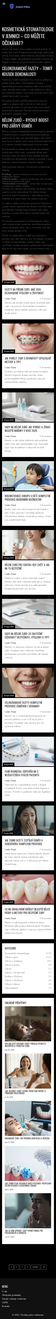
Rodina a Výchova (13, 976)
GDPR (5, 1303)
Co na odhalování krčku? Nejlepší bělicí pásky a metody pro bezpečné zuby (27, 911)
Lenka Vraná (10, 299)
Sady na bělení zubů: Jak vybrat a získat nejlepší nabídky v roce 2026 (28, 428)
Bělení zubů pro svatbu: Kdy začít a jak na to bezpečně (27, 566)
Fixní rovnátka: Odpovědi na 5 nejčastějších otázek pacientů (22, 773)
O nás (4, 1291)
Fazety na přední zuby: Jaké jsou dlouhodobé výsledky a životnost (24, 291)
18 (44, 1267)
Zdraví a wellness (13, 961)
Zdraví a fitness (12, 984)
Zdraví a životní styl (14, 973)
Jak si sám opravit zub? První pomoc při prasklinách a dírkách (24, 1232)
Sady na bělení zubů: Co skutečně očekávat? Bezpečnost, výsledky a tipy (27, 635)
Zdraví (8, 969)
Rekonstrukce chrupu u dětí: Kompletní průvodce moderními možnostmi (27, 497)
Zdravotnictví (11, 988)
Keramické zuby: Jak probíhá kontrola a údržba (27, 1138)
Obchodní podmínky (11, 1295)
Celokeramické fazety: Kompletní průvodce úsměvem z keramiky (23, 704)
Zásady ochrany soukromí (14, 1299)
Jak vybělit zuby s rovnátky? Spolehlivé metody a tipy (28, 360)
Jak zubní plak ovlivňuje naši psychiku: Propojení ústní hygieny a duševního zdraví (28, 1184)
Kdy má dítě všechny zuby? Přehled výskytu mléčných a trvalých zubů (25, 1045)
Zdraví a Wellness (14, 980)
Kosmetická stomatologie (17, 953)
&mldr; (35, 1267)
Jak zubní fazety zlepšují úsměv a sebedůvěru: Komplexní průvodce (24, 842)
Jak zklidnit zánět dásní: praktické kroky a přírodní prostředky (25, 1092)
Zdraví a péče (11, 957)
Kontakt (6, 1306)
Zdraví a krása (12, 965)
